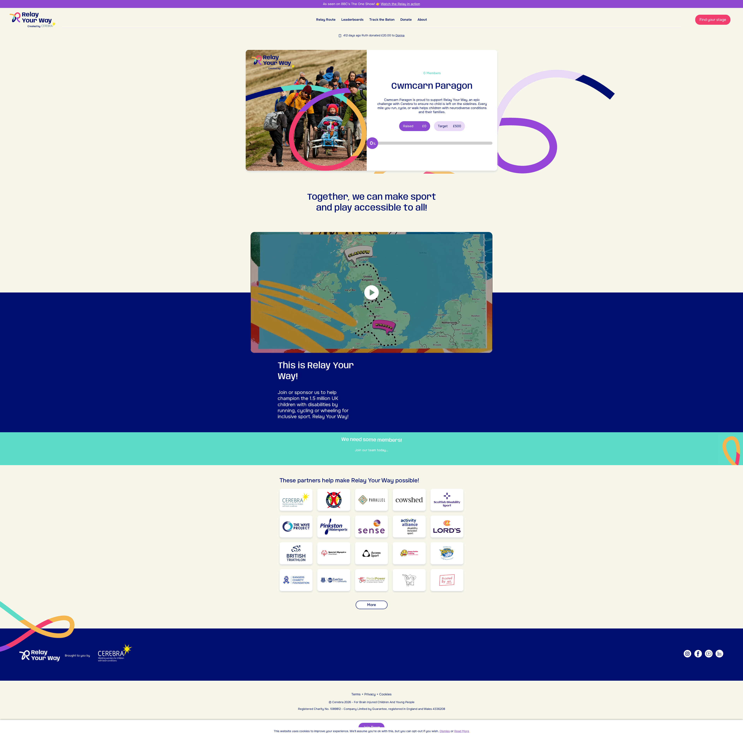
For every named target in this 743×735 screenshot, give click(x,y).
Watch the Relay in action (400, 4)
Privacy (370, 694)
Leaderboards (352, 20)
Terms (356, 694)
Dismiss (445, 731)
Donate (406, 20)
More (371, 605)
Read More (461, 731)
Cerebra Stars (405, 35)
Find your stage (712, 19)
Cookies (385, 694)
